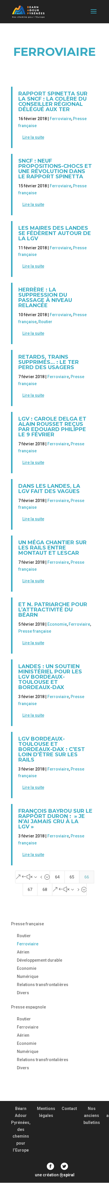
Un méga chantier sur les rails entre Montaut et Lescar (52, 547)
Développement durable (39, 960)
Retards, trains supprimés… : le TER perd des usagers (48, 362)
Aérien (23, 952)
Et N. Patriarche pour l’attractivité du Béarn (52, 609)
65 (71, 877)
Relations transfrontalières (42, 984)
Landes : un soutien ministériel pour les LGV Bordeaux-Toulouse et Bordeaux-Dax (50, 677)
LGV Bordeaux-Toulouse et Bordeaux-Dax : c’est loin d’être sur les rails (51, 749)
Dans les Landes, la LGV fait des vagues (49, 488)
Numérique (27, 976)
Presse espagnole (28, 1007)
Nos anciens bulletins (91, 1115)
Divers (23, 992)
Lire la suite (33, 137)
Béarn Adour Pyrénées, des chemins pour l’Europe (21, 1129)
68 (44, 889)
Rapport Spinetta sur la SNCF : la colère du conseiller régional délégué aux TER (52, 101)
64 (57, 877)
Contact (69, 1108)
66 (86, 877)
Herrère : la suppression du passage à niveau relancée (45, 298)
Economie (57, 624)
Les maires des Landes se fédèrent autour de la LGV (54, 233)
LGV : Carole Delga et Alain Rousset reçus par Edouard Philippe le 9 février (52, 427)
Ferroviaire (60, 118)
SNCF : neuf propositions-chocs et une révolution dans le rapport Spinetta (55, 169)
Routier (45, 321)
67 (30, 889)
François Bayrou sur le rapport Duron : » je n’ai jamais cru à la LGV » (55, 819)
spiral (67, 1175)
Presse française (34, 631)
